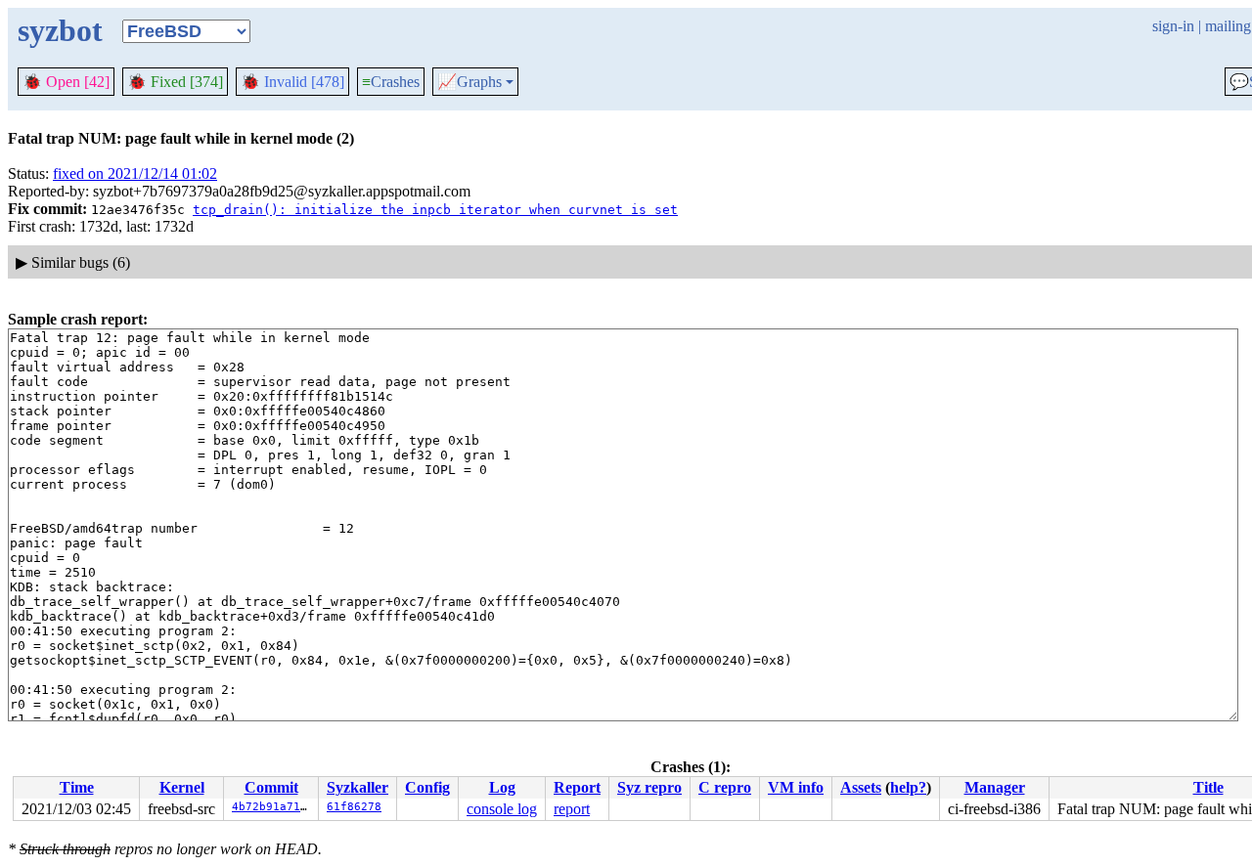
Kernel (181, 787)
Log (502, 787)
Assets (860, 787)
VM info (796, 787)
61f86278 (354, 807)
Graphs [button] (469, 82)
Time (77, 787)
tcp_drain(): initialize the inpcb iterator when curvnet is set (435, 209)
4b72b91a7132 (273, 807)
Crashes (391, 81)
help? (908, 787)
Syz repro (649, 787)
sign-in (1173, 26)
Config (427, 787)
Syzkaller (357, 787)
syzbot (60, 30)
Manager (994, 787)
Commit (271, 787)
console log (502, 809)
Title (1208, 787)
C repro (724, 787)
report (572, 809)
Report (577, 787)
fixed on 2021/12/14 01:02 (135, 173)
